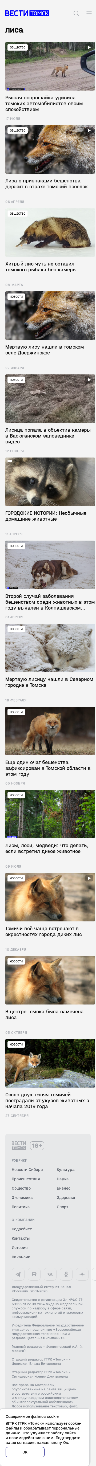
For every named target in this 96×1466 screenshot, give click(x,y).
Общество (21, 1188)
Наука (63, 1178)
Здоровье (66, 1197)
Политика (21, 1206)
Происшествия (26, 1178)
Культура (66, 1169)
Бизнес (63, 1188)
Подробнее (22, 1228)
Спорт (62, 1206)
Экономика (22, 1197)
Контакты (21, 1238)
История (20, 1247)
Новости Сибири (27, 1169)
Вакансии (21, 1256)
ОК (25, 1452)
